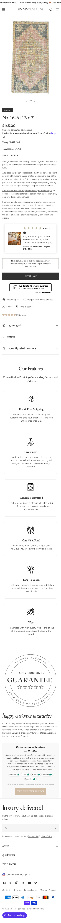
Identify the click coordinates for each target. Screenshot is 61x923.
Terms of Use (33, 836)
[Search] (51, 9)
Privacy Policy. (46, 836)
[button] (30, 238)
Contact (6, 890)
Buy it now (30, 276)
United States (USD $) (17, 874)
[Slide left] (26, 100)
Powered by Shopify (35, 909)
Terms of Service (48, 890)
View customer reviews (30, 791)
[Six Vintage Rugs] (30, 9)
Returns (17, 890)
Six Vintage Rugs (17, 909)
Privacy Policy (30, 890)
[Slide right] (34, 100)
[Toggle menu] (3, 9)
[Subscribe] (55, 828)
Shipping (6, 130)
